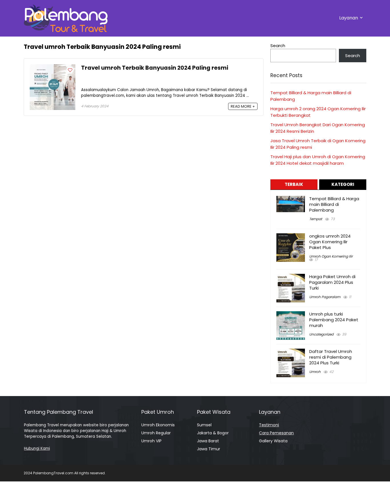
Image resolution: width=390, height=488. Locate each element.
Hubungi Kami (37, 448)
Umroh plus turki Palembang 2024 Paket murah (333, 319)
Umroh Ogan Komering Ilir (331, 256)
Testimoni (269, 425)
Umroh (315, 371)
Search (277, 46)
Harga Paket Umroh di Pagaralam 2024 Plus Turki (332, 282)
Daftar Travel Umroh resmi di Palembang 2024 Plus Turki (330, 357)
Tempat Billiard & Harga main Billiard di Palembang (334, 204)
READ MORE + (243, 106)
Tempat (315, 218)
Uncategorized (321, 334)
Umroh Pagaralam (324, 296)
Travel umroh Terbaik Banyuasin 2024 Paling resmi (154, 68)
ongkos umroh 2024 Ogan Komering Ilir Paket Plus (330, 241)
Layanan (348, 18)
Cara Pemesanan (276, 433)
